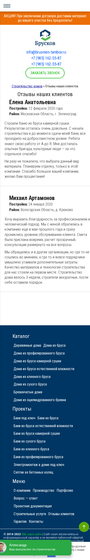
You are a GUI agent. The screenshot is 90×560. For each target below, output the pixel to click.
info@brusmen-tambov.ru (46, 52)
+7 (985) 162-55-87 (46, 58)
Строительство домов (27, 86)
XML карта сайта (31, 534)
